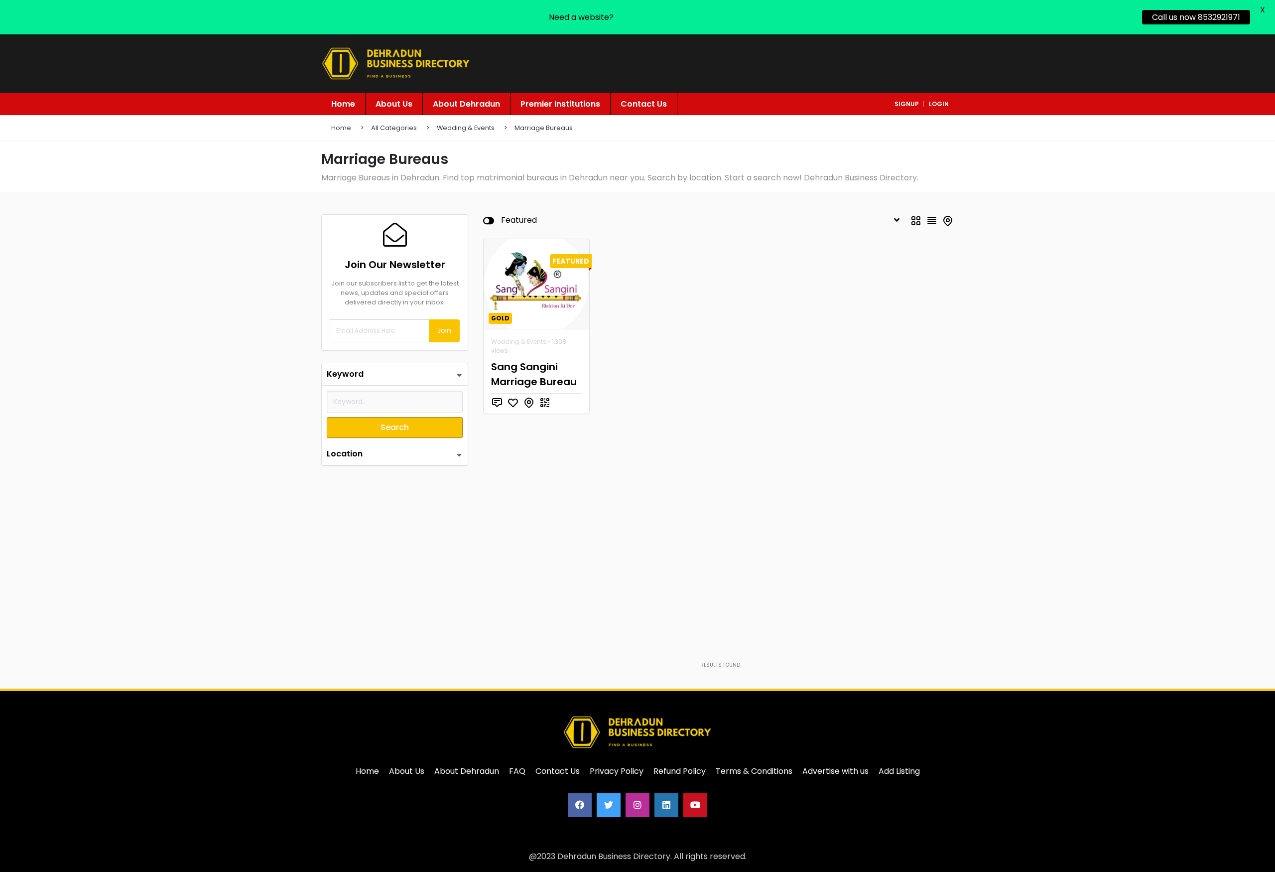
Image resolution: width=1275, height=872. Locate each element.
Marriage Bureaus (543, 128)
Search (395, 427)
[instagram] (637, 805)
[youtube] (695, 805)
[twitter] (609, 805)
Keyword (345, 374)
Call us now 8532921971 (1196, 17)
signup (906, 104)
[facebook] (580, 805)
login (939, 104)
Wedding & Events (466, 128)
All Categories (394, 128)
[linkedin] (666, 805)
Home (341, 128)
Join (444, 330)
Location (345, 453)
